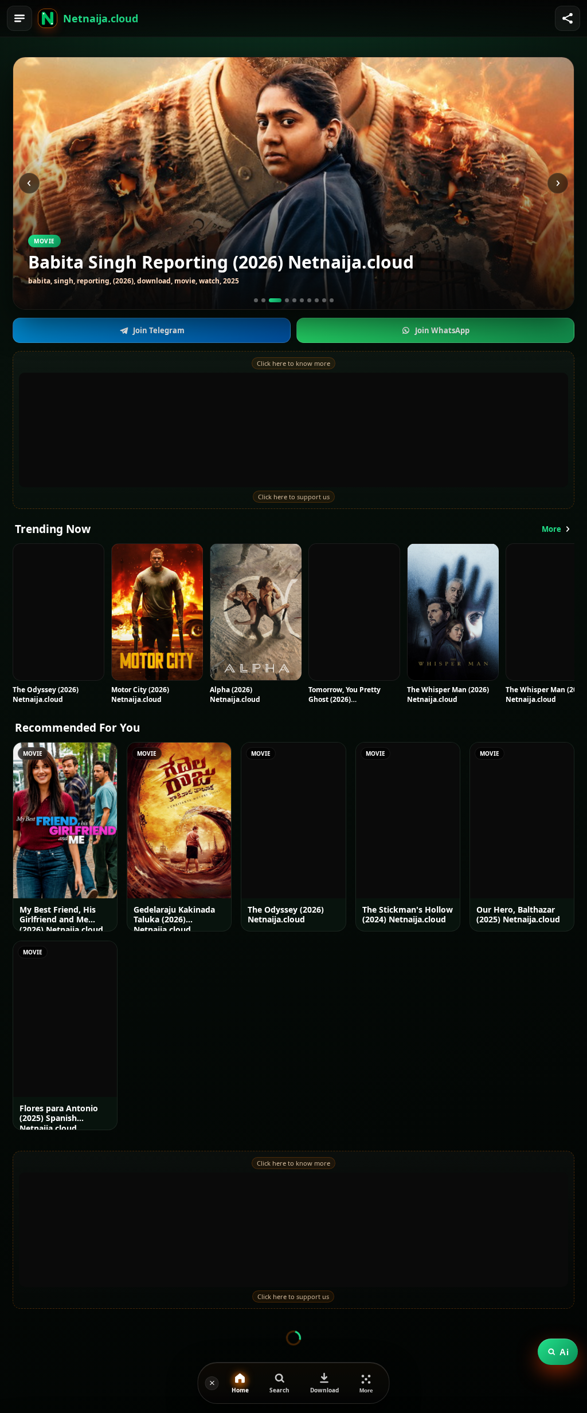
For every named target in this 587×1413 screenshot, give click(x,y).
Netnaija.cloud (100, 18)
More (551, 529)
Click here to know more (293, 363)
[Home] (47, 18)
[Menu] (19, 18)
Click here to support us (294, 496)
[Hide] (212, 1383)
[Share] (567, 18)
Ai (564, 1352)
